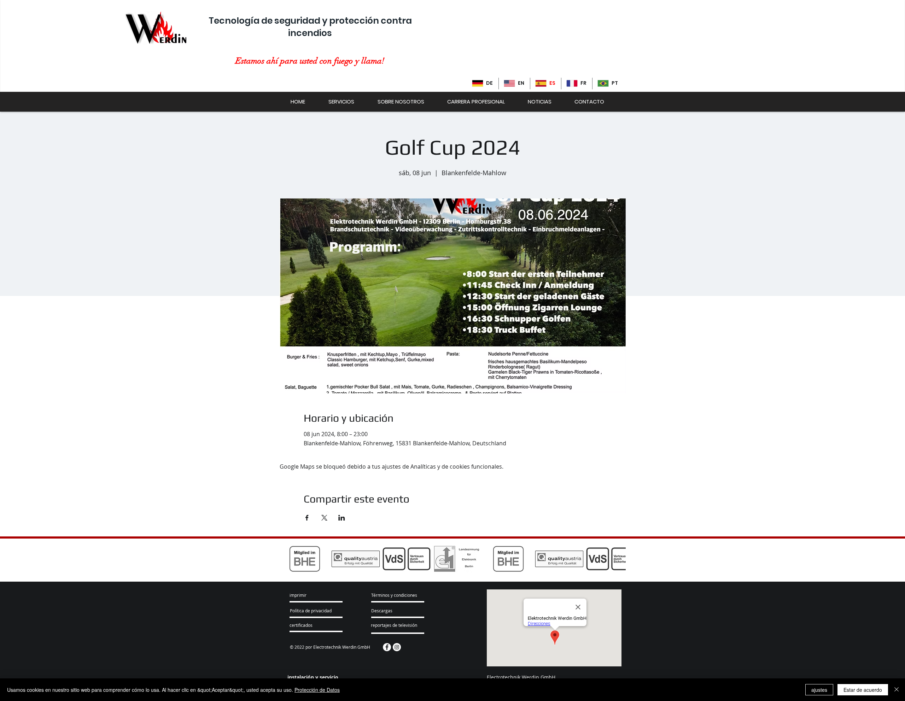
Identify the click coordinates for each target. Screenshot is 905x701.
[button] (396, 595)
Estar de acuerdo (862, 689)
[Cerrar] (896, 689)
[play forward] (617, 559)
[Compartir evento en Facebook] (307, 518)
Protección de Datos (317, 689)
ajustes (819, 689)
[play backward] (288, 559)
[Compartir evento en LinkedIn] (341, 518)
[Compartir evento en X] (324, 518)
